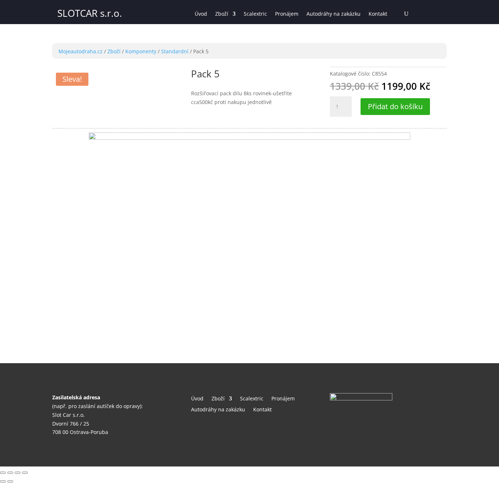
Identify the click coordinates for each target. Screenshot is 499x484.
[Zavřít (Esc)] (3, 473)
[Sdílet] (10, 473)
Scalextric (255, 14)
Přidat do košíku (395, 106)
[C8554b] (249, 137)
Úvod (201, 14)
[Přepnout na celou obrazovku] (17, 473)
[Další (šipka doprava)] (10, 481)
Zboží (221, 14)
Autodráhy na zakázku (333, 14)
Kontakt (378, 14)
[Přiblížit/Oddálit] (25, 473)
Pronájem (286, 14)
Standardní (174, 51)
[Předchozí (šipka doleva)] (3, 481)
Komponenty (140, 51)
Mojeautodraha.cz (80, 51)
